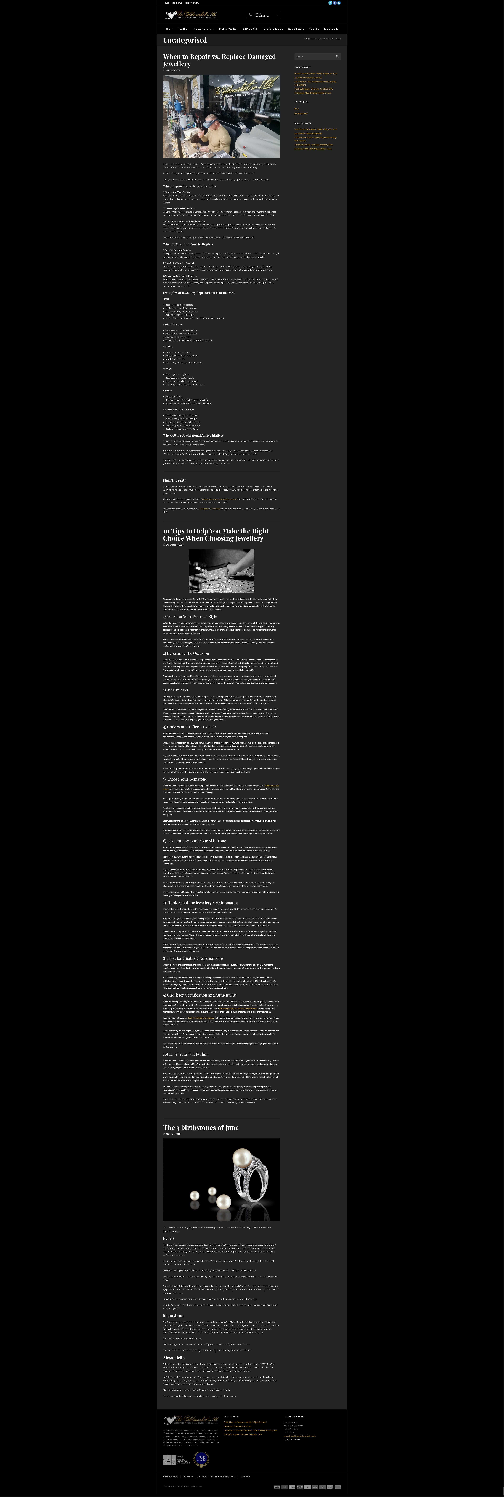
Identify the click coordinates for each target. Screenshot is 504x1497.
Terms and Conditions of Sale (223, 1477)
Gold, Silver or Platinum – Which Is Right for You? (315, 73)
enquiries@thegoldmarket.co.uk (300, 1436)
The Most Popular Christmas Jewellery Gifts (313, 89)
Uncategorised (300, 113)
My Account (188, 1477)
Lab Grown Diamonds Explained (308, 77)
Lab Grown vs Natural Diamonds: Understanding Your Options (315, 83)
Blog (167, 3)
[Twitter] (330, 2)
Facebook (216, 508)
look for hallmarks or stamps (201, 1017)
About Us (202, 1477)
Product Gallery (192, 3)
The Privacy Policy (170, 1477)
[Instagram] (339, 2)
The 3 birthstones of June (201, 1127)
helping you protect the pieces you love (219, 499)
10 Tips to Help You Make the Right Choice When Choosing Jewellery (216, 534)
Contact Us (177, 3)
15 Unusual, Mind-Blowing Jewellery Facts (312, 93)
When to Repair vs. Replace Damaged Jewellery (219, 60)
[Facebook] (335, 2)
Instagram (204, 508)
